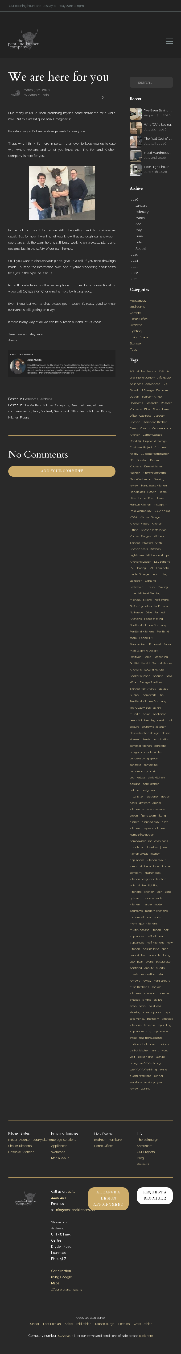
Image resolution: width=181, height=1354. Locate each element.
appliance (159, 714)
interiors (152, 847)
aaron (27, 411)
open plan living (159, 955)
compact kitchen (141, 745)
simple (146, 999)
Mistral (147, 599)
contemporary (139, 771)
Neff (157, 606)
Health (151, 491)
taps (167, 1012)
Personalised (138, 644)
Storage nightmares (143, 688)
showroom (150, 993)
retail (161, 974)
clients (146, 739)
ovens (149, 961)
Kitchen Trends (152, 542)
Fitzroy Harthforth (154, 472)
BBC (165, 384)
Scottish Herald (140, 663)
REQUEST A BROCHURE (155, 1195)
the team (153, 1018)
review (147, 980)
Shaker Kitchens (20, 1146)
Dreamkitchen (81, 405)
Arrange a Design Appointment (108, 1199)
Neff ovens (162, 599)
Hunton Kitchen (140, 504)
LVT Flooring (138, 568)
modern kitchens (156, 910)
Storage (135, 343)
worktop (149, 1082)
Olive (149, 612)
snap (133, 1006)
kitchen (149, 891)
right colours (162, 980)
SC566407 (65, 1336)
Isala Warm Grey (140, 511)
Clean (134, 428)
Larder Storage (139, 574)
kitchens (135, 891)
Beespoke (151, 403)
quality (148, 968)
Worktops (58, 1152)
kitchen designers (142, 879)
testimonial (137, 1018)
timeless (149, 1025)
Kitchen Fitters (18, 417)
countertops (137, 777)
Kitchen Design (150, 517)
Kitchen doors (139, 549)
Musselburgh (105, 1324)
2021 (161, 371)
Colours (145, 428)
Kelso (69, 1324)
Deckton (142, 460)
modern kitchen (140, 917)
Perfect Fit (145, 637)
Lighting (136, 331)
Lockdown (136, 587)
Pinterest (155, 644)
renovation (148, 974)
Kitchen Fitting (99, 411)
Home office (145, 498)
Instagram (160, 504)
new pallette (151, 949)
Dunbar (34, 1324)
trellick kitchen (139, 1050)
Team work (62, 411)
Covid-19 (135, 441)
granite (134, 822)
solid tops (155, 1006)
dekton (134, 790)
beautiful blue (139, 720)
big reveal (157, 720)
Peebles (124, 1324)
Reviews (143, 1164)
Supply (134, 695)
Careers (135, 313)
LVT (150, 568)
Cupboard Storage (155, 441)
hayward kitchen (154, 828)
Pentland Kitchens (142, 631)
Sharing (158, 676)
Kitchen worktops (157, 555)
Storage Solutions (151, 682)
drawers (144, 803)
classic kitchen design (144, 733)
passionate (163, 961)
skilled (158, 999)
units (155, 1050)
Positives (135, 657)
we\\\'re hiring (150, 1063)
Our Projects (146, 1152)
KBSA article (162, 511)
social (142, 1006)
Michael (46, 411)
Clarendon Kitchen (155, 422)
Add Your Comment (62, 471)
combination (161, 739)
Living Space (139, 337)
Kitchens (46, 399)
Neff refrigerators (141, 606)
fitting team (79, 411)
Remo (147, 657)
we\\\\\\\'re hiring (143, 1069)
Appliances (138, 300)
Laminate (162, 568)
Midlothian (83, 1324)
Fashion (135, 472)
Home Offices (103, 1146)
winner (158, 1076)
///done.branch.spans (66, 1289)
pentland (136, 968)
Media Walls (60, 1158)
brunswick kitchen (154, 726)
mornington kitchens (143, 923)
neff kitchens (155, 942)
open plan (136, 961)
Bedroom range (152, 396)
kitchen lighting (147, 885)
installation (137, 847)
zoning (145, 1088)
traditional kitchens (142, 1044)
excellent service (154, 809)
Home (160, 498)
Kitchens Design (141, 561)
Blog (140, 1158)
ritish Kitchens (139, 987)
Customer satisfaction (155, 453)
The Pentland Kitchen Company (46, 405)
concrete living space (143, 758)
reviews (135, 980)
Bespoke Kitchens (21, 1152)
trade (133, 1037)
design (165, 796)
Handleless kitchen (154, 485)
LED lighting (162, 561)
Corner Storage (152, 434)
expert (134, 815)
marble (147, 904)
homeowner (138, 841)
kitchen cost (152, 872)
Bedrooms (30, 399)
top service (161, 1031)
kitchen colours (150, 866)
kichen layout (139, 853)
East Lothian (52, 1324)
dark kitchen (151, 784)
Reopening (161, 657)
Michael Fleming (149, 593)
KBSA (133, 517)
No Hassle (136, 612)
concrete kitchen (152, 752)
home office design (142, 834)
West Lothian (142, 1324)
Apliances (136, 384)
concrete (135, 764)
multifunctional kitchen (145, 930)
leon (36, 411)
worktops (136, 1082)
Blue (147, 409)
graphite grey (150, 822)
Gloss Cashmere (140, 479)
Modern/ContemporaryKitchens (31, 1139)
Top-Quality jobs (140, 707)
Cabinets (145, 415)
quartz (134, 974)
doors (133, 803)
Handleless (137, 491)
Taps (133, 349)
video (164, 1050)
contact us (150, 764)
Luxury (150, 587)
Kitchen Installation (154, 530)
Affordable (164, 377)
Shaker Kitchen (140, 676)
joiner (164, 847)
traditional (164, 1044)
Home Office (139, 319)
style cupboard (152, 1012)
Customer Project (141, 447)
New (165, 606)
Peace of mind (153, 618)
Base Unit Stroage (142, 390)
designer (153, 796)
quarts (160, 968)
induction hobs (158, 841)
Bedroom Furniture (108, 1139)
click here (146, 1336)
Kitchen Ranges (140, 536)
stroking (135, 1012)
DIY (132, 460)
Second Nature (154, 669)
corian (154, 771)
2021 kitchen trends (143, 371)
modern (158, 917)
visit (132, 1056)
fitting (162, 815)
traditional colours (150, 1037)
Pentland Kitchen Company (148, 625)
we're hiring (145, 1056)
